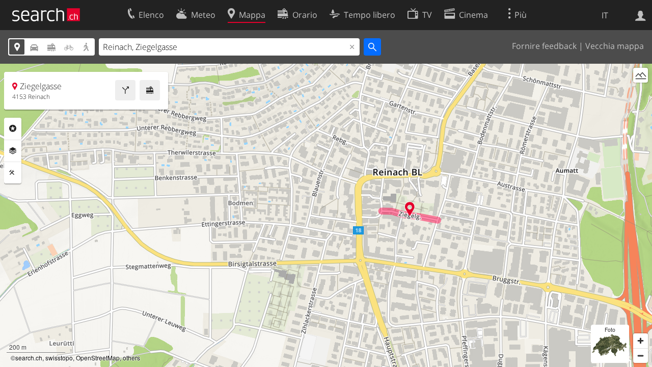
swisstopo (59, 357)
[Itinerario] (125, 90)
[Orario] (150, 90)
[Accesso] (640, 14)
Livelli (12, 151)
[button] (410, 208)
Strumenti (12, 173)
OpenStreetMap (98, 357)
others (131, 357)
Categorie (12, 128)
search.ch (28, 357)
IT (605, 15)
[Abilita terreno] (640, 75)
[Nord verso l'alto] (640, 94)
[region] (326, 215)
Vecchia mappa (614, 45)
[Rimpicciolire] (640, 355)
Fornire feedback (544, 45)
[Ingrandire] (640, 340)
